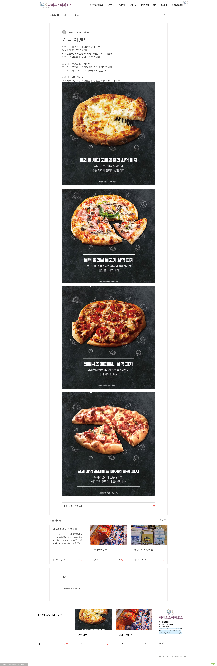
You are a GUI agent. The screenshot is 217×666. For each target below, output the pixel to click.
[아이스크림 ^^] (108, 535)
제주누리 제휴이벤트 (144, 549)
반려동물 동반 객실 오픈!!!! (66, 529)
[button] (121, 5)
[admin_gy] (160, 643)
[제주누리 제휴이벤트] (149, 535)
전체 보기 (164, 520)
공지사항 (78, 15)
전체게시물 (54, 15)
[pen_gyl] (163, 643)
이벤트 (67, 15)
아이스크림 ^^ (100, 549)
